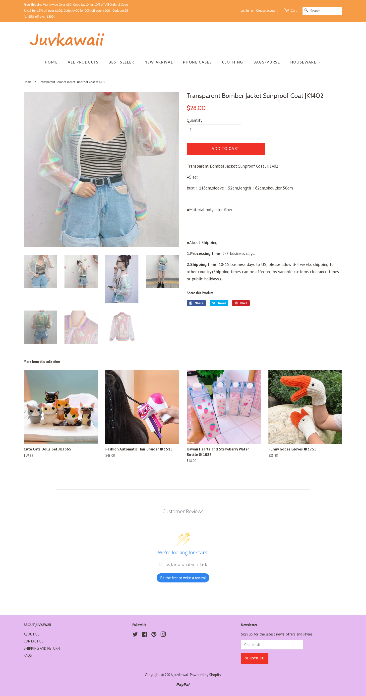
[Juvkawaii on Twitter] (135, 635)
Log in (245, 11)
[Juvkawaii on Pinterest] (154, 635)
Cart (294, 11)
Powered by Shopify (205, 674)
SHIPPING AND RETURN (42, 648)
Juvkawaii (181, 674)
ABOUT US (32, 634)
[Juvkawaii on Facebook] (144, 635)
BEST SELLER (121, 62)
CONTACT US (34, 641)
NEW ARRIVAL (158, 62)
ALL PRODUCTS (83, 62)
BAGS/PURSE (266, 62)
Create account (267, 11)
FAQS (28, 655)
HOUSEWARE (304, 62)
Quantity (194, 120)
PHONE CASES (197, 62)
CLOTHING (233, 62)
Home (51, 62)
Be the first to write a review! (183, 577)
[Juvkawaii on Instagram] (163, 635)
